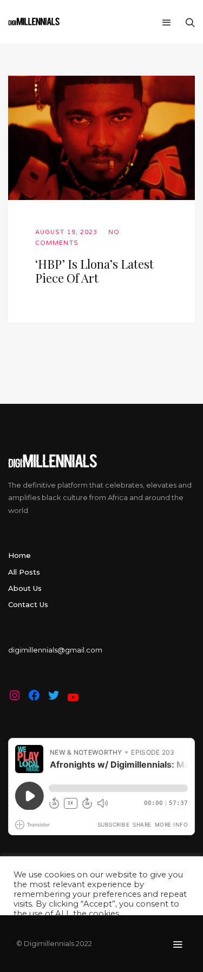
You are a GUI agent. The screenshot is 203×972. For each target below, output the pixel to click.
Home (19, 555)
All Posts (24, 572)
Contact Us (28, 604)
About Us (25, 588)
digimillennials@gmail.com (55, 649)
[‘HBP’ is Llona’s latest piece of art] (101, 138)
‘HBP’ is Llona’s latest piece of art (94, 271)
